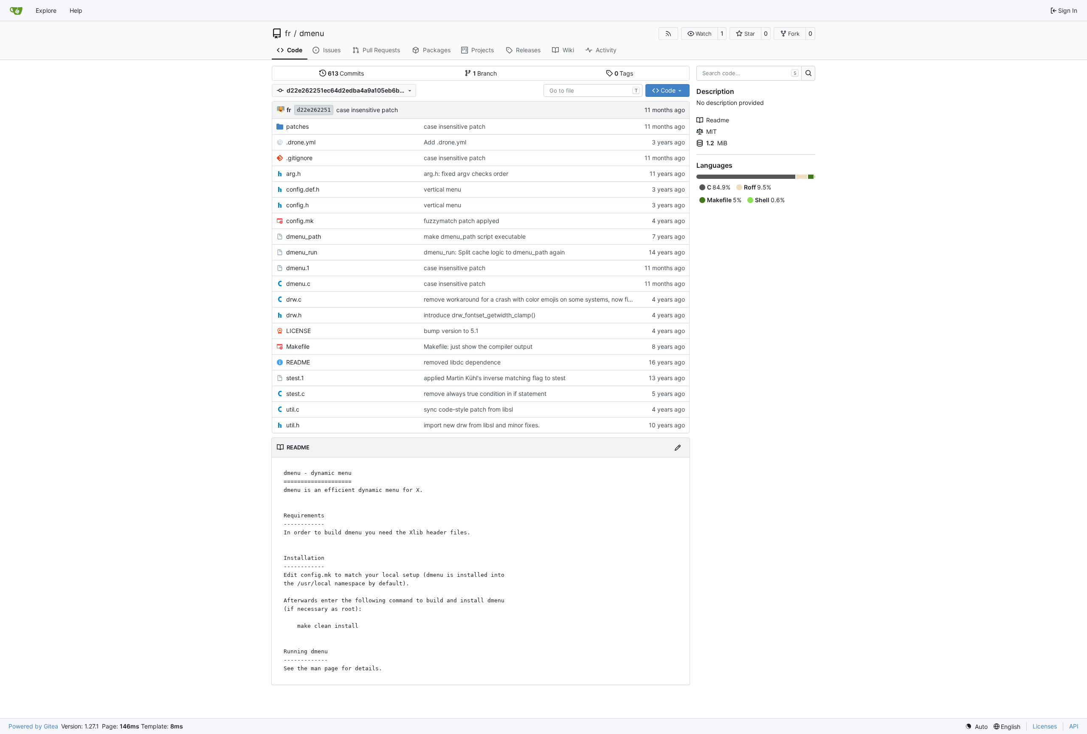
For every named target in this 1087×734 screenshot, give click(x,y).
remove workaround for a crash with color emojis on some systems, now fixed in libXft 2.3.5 (550, 299)
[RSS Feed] (668, 33)
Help (76, 10)
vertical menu (442, 189)
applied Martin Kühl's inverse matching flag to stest (495, 377)
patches (297, 126)
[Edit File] (677, 447)
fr (288, 33)
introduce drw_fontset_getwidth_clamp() (479, 315)
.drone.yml (300, 142)
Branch (485, 73)
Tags (624, 73)
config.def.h (302, 189)
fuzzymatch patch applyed (461, 220)
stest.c (295, 393)
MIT (711, 131)
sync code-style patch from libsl (468, 409)
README (298, 362)
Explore (46, 10)
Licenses (1045, 726)
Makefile (298, 346)
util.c (292, 409)
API (1074, 726)
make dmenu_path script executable (475, 236)
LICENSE (298, 330)
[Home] (16, 10)
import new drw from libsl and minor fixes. (482, 425)
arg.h (293, 173)
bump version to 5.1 (451, 330)
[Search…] (808, 73)
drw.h (293, 315)
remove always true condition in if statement (485, 393)
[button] (699, 33)
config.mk (300, 220)
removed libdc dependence (462, 362)
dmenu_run (301, 252)
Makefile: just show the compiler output (478, 346)
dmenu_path (303, 236)
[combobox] (593, 90)
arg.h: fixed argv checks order (466, 173)
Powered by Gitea (33, 726)
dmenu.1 (298, 267)
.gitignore (299, 157)
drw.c (293, 299)
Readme (717, 120)
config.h (297, 205)
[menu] (976, 726)
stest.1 (295, 377)
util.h (292, 425)
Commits (346, 73)
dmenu (311, 33)
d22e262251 (314, 110)
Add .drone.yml (445, 142)
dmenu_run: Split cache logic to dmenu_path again (494, 252)
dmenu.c (298, 283)
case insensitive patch (367, 109)
